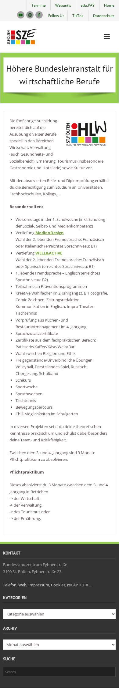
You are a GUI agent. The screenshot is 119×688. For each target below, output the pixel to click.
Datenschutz (103, 15)
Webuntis (63, 5)
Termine (38, 5)
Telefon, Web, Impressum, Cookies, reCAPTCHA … (47, 585)
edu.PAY (88, 5)
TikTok (77, 15)
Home (109, 5)
